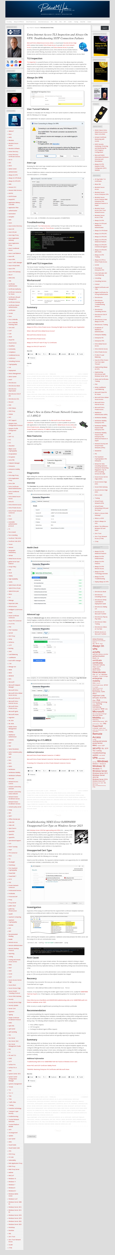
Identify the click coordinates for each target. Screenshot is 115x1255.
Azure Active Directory (15, 226)
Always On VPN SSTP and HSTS (36, 346)
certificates (12, 310)
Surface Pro (12, 1064)
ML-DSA (11, 720)
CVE (10, 367)
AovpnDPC (12, 199)
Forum (10, 544)
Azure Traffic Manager (15, 262)
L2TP (10, 645)
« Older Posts (31, 1136)
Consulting (9, 21)
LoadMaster (12, 657)
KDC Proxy (12, 636)
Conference (12, 358)
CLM (10, 334)
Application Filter (14, 207)
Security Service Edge (15, 1002)
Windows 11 (12, 1181)
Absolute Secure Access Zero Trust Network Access (100, 210)
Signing (11, 1014)
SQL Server (12, 1038)
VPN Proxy (12, 1154)
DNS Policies (12, 408)
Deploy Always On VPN (101, 582)
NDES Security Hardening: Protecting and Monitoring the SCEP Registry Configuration (101, 148)
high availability (96, 691)
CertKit (70, 21)
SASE (10, 971)
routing (11, 956)
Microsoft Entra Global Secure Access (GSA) (40, 43)
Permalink (53, 374)
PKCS (10, 856)
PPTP (10, 879)
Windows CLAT (13, 1199)
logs (54, 806)
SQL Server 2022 (13, 1041)
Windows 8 (12, 1188)
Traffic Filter (12, 1102)
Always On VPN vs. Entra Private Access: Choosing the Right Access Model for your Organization (55, 327)
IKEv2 (10, 594)
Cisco (10, 316)
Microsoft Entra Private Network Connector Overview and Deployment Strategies (51, 759)
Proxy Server (12, 903)
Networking (95, 719)
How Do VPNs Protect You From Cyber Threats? (101, 362)
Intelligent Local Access (15, 609)
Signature (11, 1011)
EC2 (10, 439)
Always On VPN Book (19, 21)
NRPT (10, 816)
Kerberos (11, 642)
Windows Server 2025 (15, 1224)
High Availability (13, 579)
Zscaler (11, 1245)
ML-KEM (11, 723)
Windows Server (32, 808)
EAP (10, 433)
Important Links (13, 603)
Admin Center (13, 169)
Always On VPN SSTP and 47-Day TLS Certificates (42, 342)
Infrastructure (13, 606)
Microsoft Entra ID (14, 698)
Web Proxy (12, 1166)
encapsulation (13, 454)
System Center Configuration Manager (13, 1079)
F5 (9, 529)
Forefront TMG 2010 (15, 538)
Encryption (12, 457)
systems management (15, 1084)
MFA (10, 679)
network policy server (15, 807)
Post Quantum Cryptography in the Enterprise (101, 459)
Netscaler (11, 778)
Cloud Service (13, 343)
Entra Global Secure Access (45, 378)
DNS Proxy (12, 411)
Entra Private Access (31, 21)
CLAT (10, 330)
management (96, 709)
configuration (96, 668)
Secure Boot (12, 985)
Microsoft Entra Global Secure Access (69, 380)
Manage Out (12, 667)
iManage (11, 600)
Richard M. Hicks (33, 374)
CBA (10, 281)
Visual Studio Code (14, 1148)
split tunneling (13, 1032)
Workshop (12, 1227)
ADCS (10, 166)
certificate (34, 394)
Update (11, 1136)
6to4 (10, 134)
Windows (82, 806)
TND (10, 1096)
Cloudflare (12, 346)
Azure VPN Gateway (14, 272)
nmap (10, 810)
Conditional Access (14, 355)
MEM (10, 673)
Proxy (10, 899)
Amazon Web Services (15, 190)
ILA (9, 597)
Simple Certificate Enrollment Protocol (74, 1121)
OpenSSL (11, 834)
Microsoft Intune (14, 714)
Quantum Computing (15, 917)
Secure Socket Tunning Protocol (65, 396)
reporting (11, 953)
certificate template (78, 1117)
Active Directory (13, 151)
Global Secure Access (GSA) (66, 425)
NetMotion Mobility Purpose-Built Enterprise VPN (100, 427)
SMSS (10, 1023)
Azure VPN (12, 268)
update (77, 806)
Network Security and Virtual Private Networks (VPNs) (101, 445)
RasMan (11, 925)
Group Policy (12, 566)
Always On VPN (13, 175)
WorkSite (11, 1230)
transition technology (15, 1108)
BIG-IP (10, 275)
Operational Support (15, 840)
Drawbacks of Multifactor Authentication (99, 329)
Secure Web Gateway (15, 996)
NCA (10, 760)
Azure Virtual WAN (14, 265)
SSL (10, 1052)
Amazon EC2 (12, 187)
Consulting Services (14, 361)
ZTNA (10, 1248)
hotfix (103, 691)
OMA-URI (11, 825)
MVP (10, 743)
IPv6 (60, 21)
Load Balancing (13, 654)
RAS (106, 730)
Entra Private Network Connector (74, 804)
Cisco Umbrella (13, 319)
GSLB (10, 573)
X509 (69, 1124)
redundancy (95, 731)
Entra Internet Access (43, 21)
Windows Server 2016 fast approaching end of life (45, 830)
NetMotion (12, 769)
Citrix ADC (12, 327)
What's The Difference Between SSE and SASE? (101, 528)
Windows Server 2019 (15, 1218)
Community (12, 349)
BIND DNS (12, 278)
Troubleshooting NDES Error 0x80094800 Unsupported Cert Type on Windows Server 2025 (55, 823)
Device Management (15, 373)
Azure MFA (12, 259)
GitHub (11, 555)
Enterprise (12, 466)
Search (105, 28)
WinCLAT (11, 1175)
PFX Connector (13, 853)
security (97, 748)
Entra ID (11, 501)
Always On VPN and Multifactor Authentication (100, 225)
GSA (10, 570)
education (11, 446)
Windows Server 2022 (15, 1221)
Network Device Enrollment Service (58, 1108)
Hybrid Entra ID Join (14, 588)
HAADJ (10, 576)
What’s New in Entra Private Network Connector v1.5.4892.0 (55, 413)
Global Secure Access (15, 558)
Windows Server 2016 (15, 1215)
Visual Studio (12, 1145)
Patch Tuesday (13, 847)
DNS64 (11, 414)
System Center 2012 (15, 1074)
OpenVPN (11, 837)
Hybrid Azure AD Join (15, 585)
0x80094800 (34, 1117)
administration (13, 172)
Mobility (11, 732)
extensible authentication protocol (13, 524)
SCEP (10, 977)
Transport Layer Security (72, 387)
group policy (96, 690)
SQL (10, 1035)
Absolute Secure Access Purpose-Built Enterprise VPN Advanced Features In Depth (101, 201)
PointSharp (12, 865)
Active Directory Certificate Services (43, 1099)
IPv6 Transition (13, 630)
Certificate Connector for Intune (60, 1101)
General (11, 547)
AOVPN (11, 193)
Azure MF (11, 256)
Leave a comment (83, 374)
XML (10, 1233)
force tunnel (12, 532)
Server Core (12, 1008)
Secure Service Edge (15, 988)
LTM (10, 663)
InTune (96, 698)
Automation (12, 214)
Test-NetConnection (44, 226)
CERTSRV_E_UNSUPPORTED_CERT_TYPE (45, 1119)
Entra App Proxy (14, 475)
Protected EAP (13, 896)
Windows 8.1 (12, 1191)
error (29, 396)
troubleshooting (13, 1116)
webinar (11, 1172)
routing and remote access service (100, 742)
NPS (10, 813)
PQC (56, 21)
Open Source (12, 828)
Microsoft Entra (13, 690)
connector (34, 804)
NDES (10, 766)
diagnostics (42, 804)
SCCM (10, 974)
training (99, 751)
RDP (10, 931)
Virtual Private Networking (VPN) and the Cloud (101, 508)
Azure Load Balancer (15, 253)
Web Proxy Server (14, 1169)
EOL (10, 516)
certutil (58, 1119)
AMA (10, 184)
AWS (10, 220)
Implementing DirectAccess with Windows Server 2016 (101, 374)
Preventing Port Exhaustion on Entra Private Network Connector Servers (49, 763)
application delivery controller (100, 654)
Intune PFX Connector (15, 621)
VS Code (11, 1157)
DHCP (10, 379)
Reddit (10, 939)
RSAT (10, 968)
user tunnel (12, 1139)
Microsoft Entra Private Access (36, 339)
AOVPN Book (12, 196)
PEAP (10, 850)
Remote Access (13, 942)
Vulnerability (12, 1160)
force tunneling (13, 535)
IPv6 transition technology (100, 702)
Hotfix (10, 582)
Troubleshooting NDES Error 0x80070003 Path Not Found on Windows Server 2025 (52, 1061)
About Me (82, 21)
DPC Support (12, 420)
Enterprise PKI (99, 338)
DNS (10, 405)
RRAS (10, 965)
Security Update (13, 1005)
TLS (10, 1090)
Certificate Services (14, 302)
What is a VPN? (99, 518)
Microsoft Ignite (13, 711)
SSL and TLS (12, 1055)
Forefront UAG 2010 (15, 541)
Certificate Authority (15, 289)
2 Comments (84, 1097)
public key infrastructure (53, 1110)
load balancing (97, 707)
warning (94, 761)
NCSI (10, 763)
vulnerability (101, 758)
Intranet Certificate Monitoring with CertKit (100, 139)
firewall (96, 687)
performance (96, 723)
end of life (11, 460)
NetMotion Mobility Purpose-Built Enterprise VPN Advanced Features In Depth (101, 436)
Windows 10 (12, 1178)
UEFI (10, 1129)
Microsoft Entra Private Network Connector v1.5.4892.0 (43, 755)
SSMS (10, 1058)
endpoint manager (103, 676)
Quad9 (10, 914)
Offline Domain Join (14, 819)
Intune (10, 612)
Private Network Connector (76, 797)
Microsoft (11, 682)
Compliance (12, 352)
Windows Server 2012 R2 (99, 776)
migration (11, 717)
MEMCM (11, 676)
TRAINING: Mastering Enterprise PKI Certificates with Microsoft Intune (48, 1069)
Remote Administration (15, 945)
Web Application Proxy (15, 1163)
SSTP (10, 1061)
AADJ (10, 137)
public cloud (12, 906)
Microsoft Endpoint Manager (100, 713)
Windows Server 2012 (15, 1207)
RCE (10, 928)
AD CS (10, 159)
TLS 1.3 (11, 1093)
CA (98, 658)
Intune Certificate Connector (41, 1106)
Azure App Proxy (14, 235)
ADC (10, 163)
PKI (52, 21)
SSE (10, 1049)
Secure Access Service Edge (44, 385)
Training (76, 21)
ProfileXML (12, 893)
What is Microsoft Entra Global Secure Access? (41, 331)
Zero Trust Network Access (35, 802)
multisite (11, 740)
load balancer (96, 705)
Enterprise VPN (99, 341)
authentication (13, 210)
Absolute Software (14, 148)
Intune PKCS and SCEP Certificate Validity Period (41, 1065)
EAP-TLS (11, 436)
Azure (10, 223)
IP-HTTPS (12, 624)
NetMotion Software (15, 775)
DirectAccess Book (14, 386)
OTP (10, 843)
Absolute (11, 140)
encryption (95, 676)
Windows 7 (12, 1185)
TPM (10, 1099)
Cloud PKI (11, 340)
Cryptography (13, 364)
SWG (10, 1070)
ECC (10, 443)
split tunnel (12, 1029)
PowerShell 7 (12, 876)
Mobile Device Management (35, 1108)
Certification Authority (99, 665)
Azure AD (11, 229)
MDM (10, 670)
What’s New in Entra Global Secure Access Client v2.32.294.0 (101, 132)
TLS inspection (31, 62)
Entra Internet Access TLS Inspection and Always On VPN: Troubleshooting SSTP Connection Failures (57, 36)
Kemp (10, 639)
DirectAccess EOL (14, 399)
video (10, 1142)
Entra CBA (12, 483)
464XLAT (11, 131)
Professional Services (15, 890)
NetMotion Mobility (14, 772)
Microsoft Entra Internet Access (36, 335)
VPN (10, 1151)
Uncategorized (13, 1132)
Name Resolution (14, 749)
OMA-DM (11, 822)
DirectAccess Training (101, 324)
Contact (89, 21)
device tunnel (12, 376)
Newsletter (98, 451)
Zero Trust (12, 1236)
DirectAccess (12, 383)
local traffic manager (15, 660)
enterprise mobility (14, 469)
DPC (65, 21)
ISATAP (11, 633)
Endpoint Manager (14, 463)
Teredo (11, 1087)
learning (11, 648)
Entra (10, 472)
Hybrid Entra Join (14, 591)
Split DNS (11, 1026)
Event (10, 519)
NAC (10, 746)
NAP (10, 757)
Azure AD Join (13, 232)
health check (48, 806)
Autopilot (11, 217)
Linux (10, 651)
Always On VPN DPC (15, 181)
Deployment (12, 370)
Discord (11, 402)
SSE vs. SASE (98, 495)
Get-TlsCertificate (48, 228)
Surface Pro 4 (13, 1067)
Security (11, 999)
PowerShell (12, 873)
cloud (10, 337)
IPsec (94, 700)
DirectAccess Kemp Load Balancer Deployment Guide (100, 602)
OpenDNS (11, 831)
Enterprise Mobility (100, 335)
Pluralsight (12, 862)
